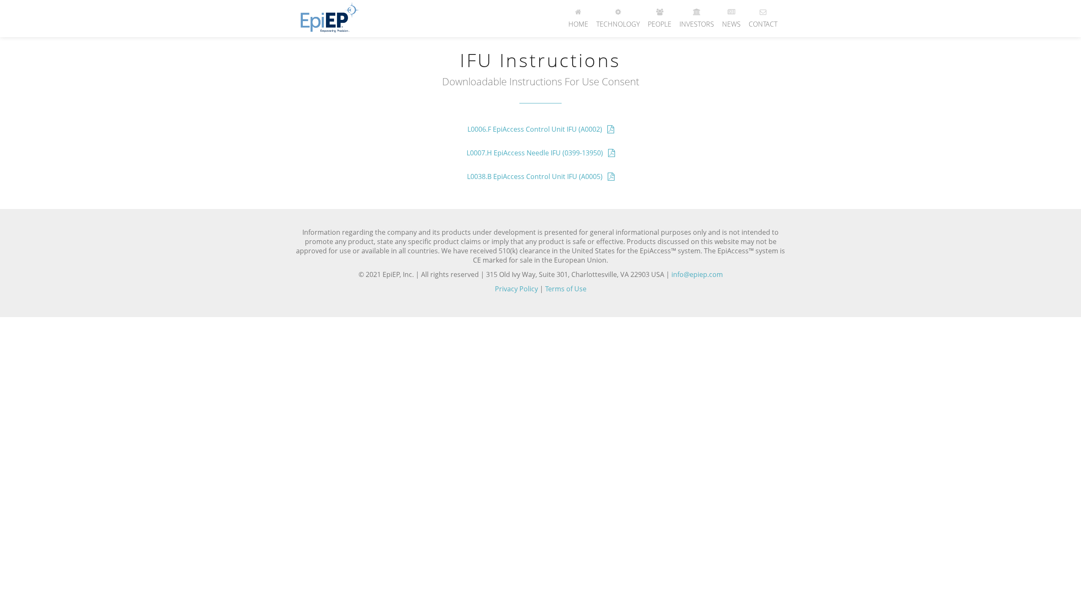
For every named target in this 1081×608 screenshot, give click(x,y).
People (659, 24)
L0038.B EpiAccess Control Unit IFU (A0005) (537, 176)
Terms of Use (566, 288)
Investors (696, 24)
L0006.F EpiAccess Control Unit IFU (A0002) (537, 129)
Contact (763, 24)
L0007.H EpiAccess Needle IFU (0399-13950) (537, 152)
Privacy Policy (516, 288)
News (731, 24)
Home (578, 24)
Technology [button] (618, 24)
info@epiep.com (697, 274)
